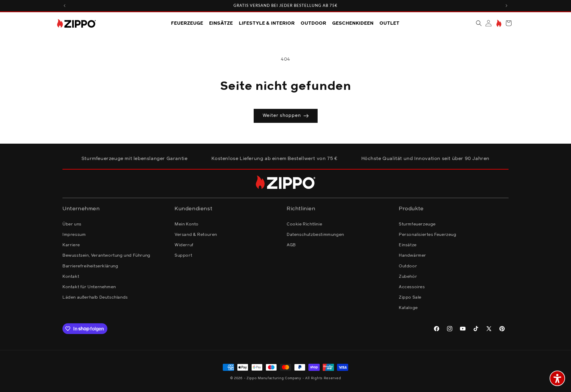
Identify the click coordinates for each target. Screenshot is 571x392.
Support (183, 255)
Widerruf (184, 245)
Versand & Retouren (196, 234)
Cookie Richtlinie (304, 224)
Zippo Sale (410, 297)
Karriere (71, 245)
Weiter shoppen (282, 115)
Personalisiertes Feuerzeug (428, 234)
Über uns (71, 224)
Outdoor (408, 266)
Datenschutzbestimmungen (315, 234)
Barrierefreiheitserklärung (90, 266)
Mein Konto (187, 224)
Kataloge (408, 307)
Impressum (74, 234)
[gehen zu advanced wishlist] (498, 23)
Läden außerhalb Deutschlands (95, 297)
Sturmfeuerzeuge (417, 224)
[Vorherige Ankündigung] (64, 5)
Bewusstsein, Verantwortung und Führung (106, 255)
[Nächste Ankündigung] (506, 5)
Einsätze (408, 245)
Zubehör (408, 276)
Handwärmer (412, 255)
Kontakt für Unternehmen (89, 287)
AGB (291, 245)
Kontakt (70, 276)
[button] (478, 23)
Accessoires (412, 287)
